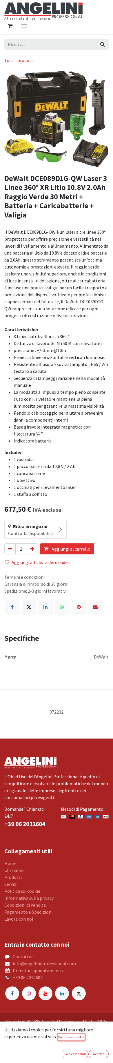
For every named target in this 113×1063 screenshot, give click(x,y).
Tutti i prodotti (19, 60)
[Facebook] (12, 607)
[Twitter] (79, 993)
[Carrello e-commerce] (10, 26)
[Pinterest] (79, 607)
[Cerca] (102, 44)
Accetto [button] (98, 1054)
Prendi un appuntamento (38, 970)
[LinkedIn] (45, 607)
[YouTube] (45, 993)
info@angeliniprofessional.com (44, 963)
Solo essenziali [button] (75, 1054)
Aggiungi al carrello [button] (70, 549)
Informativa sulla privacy (29, 898)
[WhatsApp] (62, 607)
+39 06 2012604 (28, 977)
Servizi (10, 884)
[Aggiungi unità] (32, 548)
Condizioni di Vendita (25, 905)
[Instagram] (29, 993)
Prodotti (13, 877)
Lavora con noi (18, 919)
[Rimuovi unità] (10, 548)
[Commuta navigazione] (24, 26)
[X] (29, 607)
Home (10, 863)
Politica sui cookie (22, 891)
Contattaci (23, 956)
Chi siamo (14, 870)
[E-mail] (95, 607)
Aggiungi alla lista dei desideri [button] (41, 562)
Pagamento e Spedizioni (28, 912)
